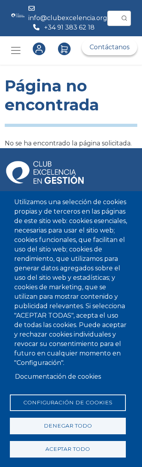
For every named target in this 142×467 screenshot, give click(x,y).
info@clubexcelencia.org (67, 18)
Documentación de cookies (58, 376)
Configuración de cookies (67, 402)
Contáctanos (109, 47)
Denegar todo (68, 425)
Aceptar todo (67, 449)
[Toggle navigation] (16, 50)
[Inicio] (17, 18)
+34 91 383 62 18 (70, 27)
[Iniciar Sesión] (40, 48)
